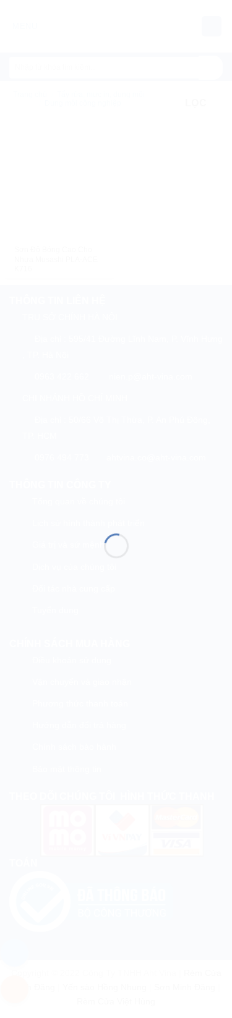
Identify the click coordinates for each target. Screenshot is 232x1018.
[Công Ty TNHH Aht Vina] (116, 490)
